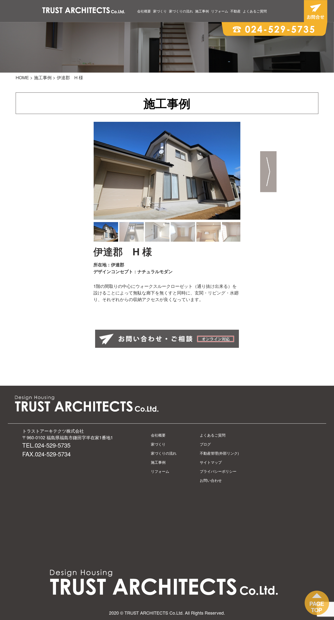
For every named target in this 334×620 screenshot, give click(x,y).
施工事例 (202, 11)
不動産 (235, 11)
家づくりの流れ (181, 11)
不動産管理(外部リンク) (219, 453)
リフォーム (219, 11)
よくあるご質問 (255, 11)
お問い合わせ (211, 480)
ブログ (205, 444)
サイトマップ (211, 462)
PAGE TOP (316, 606)
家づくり (160, 11)
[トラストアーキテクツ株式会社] (83, 11)
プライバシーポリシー (218, 471)
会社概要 (144, 11)
